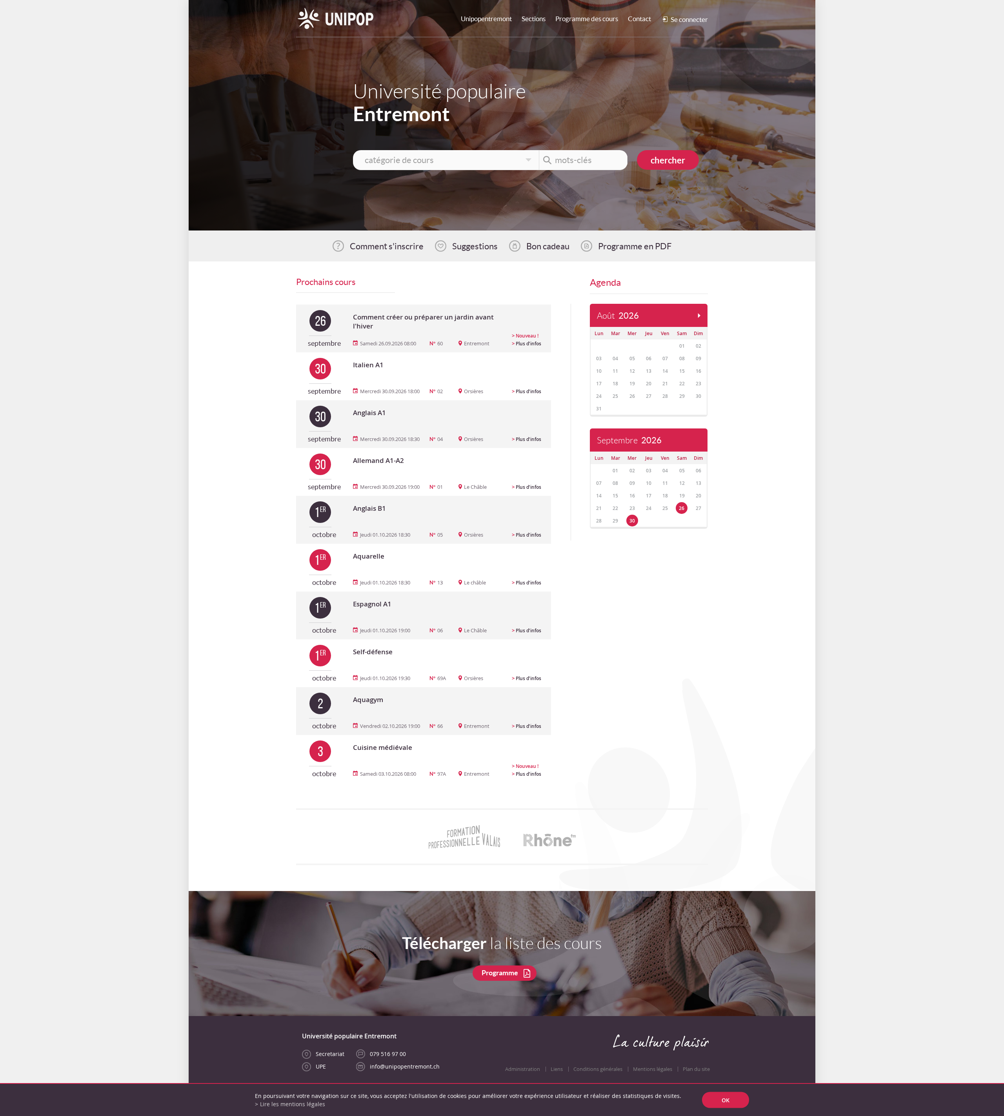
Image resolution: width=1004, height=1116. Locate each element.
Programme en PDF (634, 246)
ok (725, 1100)
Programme (500, 973)
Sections (534, 18)
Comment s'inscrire (387, 246)
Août (618, 316)
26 (681, 508)
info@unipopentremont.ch (405, 1066)
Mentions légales (652, 1069)
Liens (557, 1069)
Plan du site (696, 1069)
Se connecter (689, 19)
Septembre (629, 440)
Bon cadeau (547, 246)
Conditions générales (597, 1069)
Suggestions (475, 246)
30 (632, 520)
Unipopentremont (486, 18)
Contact (639, 18)
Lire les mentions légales (292, 1104)
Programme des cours (586, 18)
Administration (522, 1069)
